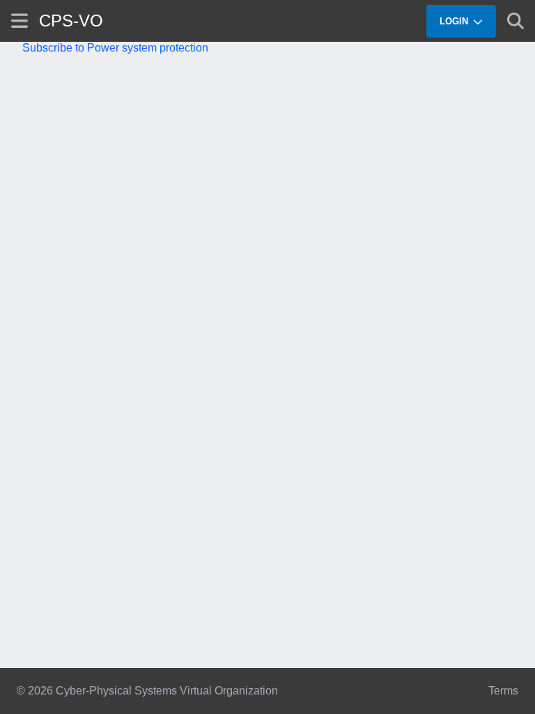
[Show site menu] (19, 20)
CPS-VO (71, 20)
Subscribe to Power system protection (115, 48)
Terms (503, 691)
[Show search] (515, 21)
